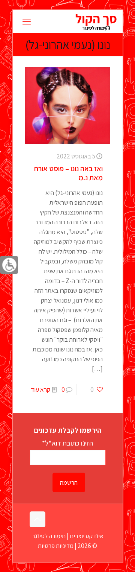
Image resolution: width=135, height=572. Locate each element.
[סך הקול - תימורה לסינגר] (96, 21)
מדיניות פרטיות (56, 546)
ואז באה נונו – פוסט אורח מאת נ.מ (68, 173)
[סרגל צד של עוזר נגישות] (9, 265)
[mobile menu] (26, 21)
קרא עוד (40, 389)
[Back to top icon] (37, 519)
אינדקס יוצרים (87, 536)
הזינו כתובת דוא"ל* (67, 442)
